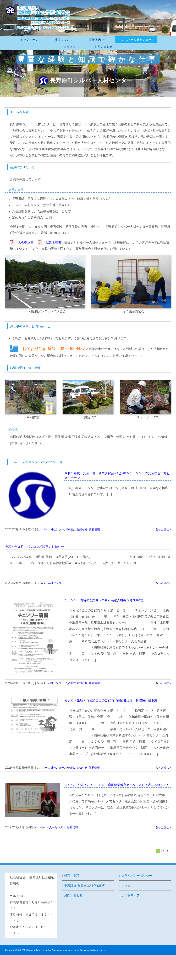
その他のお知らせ (76, 529)
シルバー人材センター (50, 529)
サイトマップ (130, 895)
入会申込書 (26, 242)
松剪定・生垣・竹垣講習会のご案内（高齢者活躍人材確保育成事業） (112, 700)
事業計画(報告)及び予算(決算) (84, 885)
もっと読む (162, 529)
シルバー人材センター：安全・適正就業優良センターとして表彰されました (117, 785)
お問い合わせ (73, 895)
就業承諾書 (53, 242)
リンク (125, 885)
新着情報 (94, 529)
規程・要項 (72, 875)
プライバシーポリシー (136, 875)
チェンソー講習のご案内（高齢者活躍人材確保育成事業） (104, 600)
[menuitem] (31, 39)
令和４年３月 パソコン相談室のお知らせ (34, 546)
